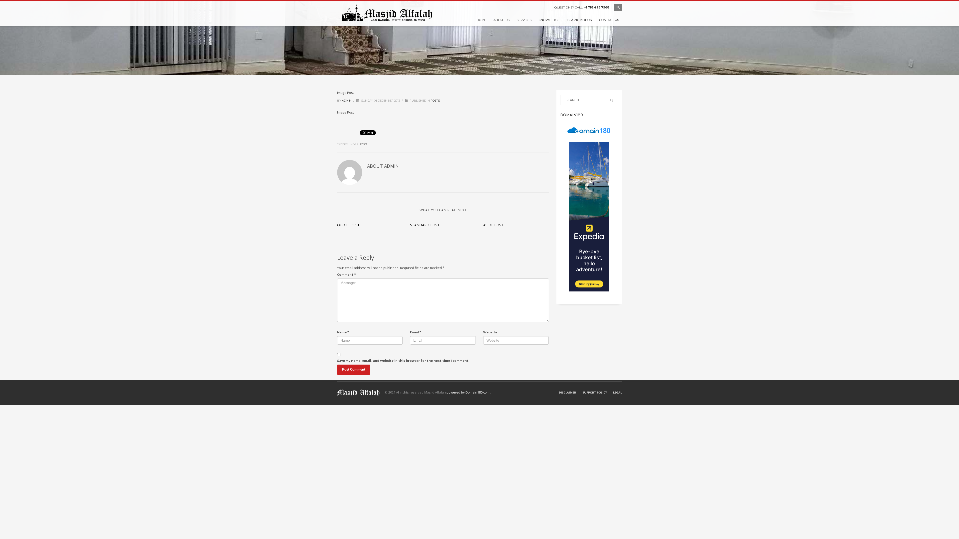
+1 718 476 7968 (596, 7)
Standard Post (425, 225)
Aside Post (493, 225)
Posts (435, 100)
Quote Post (348, 225)
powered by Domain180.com (468, 392)
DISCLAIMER (567, 392)
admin (347, 100)
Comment (346, 274)
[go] (611, 100)
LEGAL (617, 392)
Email (415, 332)
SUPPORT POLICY (594, 392)
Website (490, 332)
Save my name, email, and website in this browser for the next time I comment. (403, 360)
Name (343, 332)
